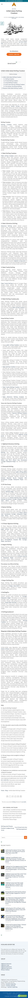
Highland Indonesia (6, 963)
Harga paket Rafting (10, 602)
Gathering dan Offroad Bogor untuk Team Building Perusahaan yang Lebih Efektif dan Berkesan (15, 909)
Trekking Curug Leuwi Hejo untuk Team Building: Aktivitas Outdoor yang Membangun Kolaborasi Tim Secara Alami (15, 876)
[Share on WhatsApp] (7, 796)
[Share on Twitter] (12, 796)
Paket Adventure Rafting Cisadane (13, 397)
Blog (6, 790)
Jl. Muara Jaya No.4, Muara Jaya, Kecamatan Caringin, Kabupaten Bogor (14, 460)
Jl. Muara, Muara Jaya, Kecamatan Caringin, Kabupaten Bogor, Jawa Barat (14, 514)
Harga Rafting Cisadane (10, 82)
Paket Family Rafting (7, 283)
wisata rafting (15, 106)
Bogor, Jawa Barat (14, 586)
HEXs (14, 992)
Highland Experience (6, 968)
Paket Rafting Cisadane (9, 367)
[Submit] (25, 837)
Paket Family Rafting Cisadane (11, 387)
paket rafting (5, 529)
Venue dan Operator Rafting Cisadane (14, 84)
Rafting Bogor (10, 491)
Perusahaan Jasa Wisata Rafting (12, 86)
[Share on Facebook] (10, 796)
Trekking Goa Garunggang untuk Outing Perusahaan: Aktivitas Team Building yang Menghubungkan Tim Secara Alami (16, 868)
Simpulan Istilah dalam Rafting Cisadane (12, 88)
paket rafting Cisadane (18, 307)
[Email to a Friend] (15, 796)
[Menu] (2, 4)
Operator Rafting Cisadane (19, 413)
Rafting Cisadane (8, 79)
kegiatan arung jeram (20, 261)
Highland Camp (5, 965)
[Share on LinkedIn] (21, 796)
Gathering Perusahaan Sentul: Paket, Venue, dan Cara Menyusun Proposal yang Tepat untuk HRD (15, 851)
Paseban (9, 994)
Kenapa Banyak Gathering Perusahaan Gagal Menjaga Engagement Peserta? (15, 892)
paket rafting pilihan (21, 472)
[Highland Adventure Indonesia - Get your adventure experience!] (14, 4)
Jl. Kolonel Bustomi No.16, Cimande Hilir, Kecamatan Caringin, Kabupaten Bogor (14, 478)
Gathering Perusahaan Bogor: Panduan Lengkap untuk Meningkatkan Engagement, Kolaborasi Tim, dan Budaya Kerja (15, 927)
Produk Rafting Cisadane (10, 80)
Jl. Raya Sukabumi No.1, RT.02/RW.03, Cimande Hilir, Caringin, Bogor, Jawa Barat (14, 539)
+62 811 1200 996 (11, 984)
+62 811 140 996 (10, 985)
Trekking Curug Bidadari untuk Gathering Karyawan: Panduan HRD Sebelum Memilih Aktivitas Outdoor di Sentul (15, 860)
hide (16, 74)
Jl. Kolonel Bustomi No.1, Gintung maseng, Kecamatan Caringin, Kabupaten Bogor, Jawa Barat (14, 499)
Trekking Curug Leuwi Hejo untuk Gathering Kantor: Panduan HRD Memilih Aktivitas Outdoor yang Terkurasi (14, 885)
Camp (10, 992)
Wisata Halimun (5, 969)
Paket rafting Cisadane (7, 156)
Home (2, 790)
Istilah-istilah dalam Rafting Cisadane (11, 77)
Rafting (14, 8)
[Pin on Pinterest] (18, 796)
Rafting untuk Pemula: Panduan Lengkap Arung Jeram (7, 828)
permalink (24, 801)
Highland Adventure (6, 966)
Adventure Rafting (6, 226)
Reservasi (15, 994)
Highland (5, 992)
